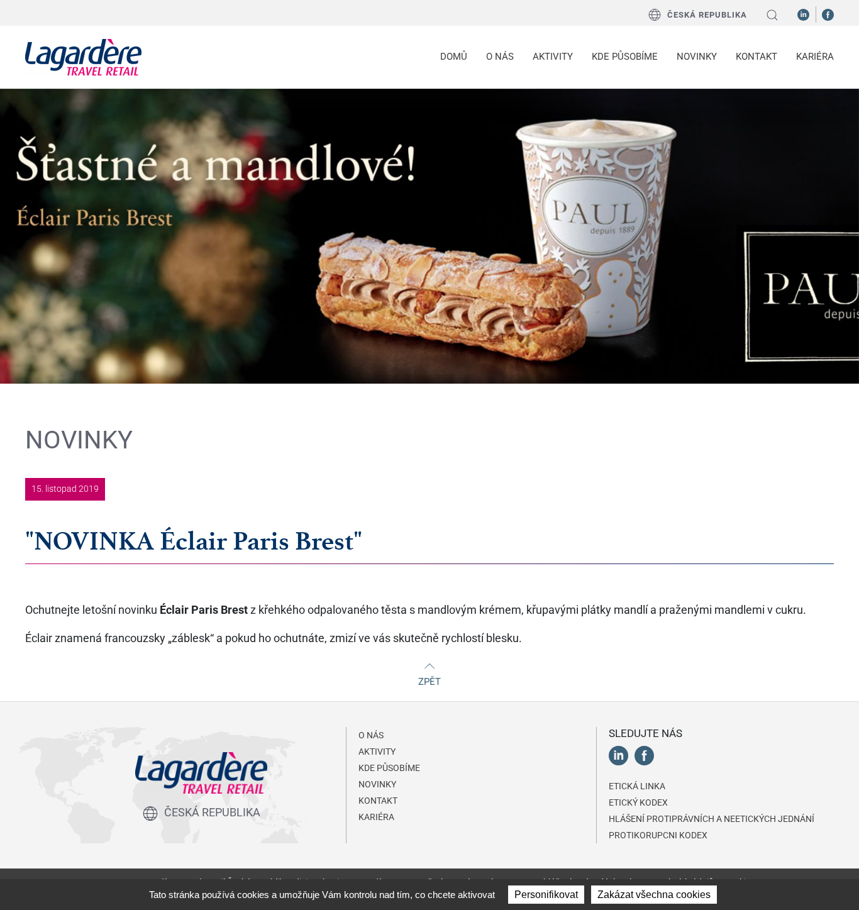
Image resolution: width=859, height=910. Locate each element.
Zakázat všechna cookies (654, 894)
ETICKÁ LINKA (637, 786)
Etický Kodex (638, 802)
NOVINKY (697, 56)
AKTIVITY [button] (553, 56)
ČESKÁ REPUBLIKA (707, 14)
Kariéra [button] (815, 56)
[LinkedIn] (803, 14)
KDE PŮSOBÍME (625, 56)
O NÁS (371, 735)
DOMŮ (453, 56)
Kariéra (376, 817)
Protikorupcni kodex (658, 835)
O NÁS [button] (500, 56)
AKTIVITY (377, 751)
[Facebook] (828, 14)
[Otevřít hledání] (772, 15)
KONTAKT (756, 56)
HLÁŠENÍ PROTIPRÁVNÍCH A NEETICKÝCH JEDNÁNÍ (711, 819)
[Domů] (83, 57)
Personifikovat (546, 894)
